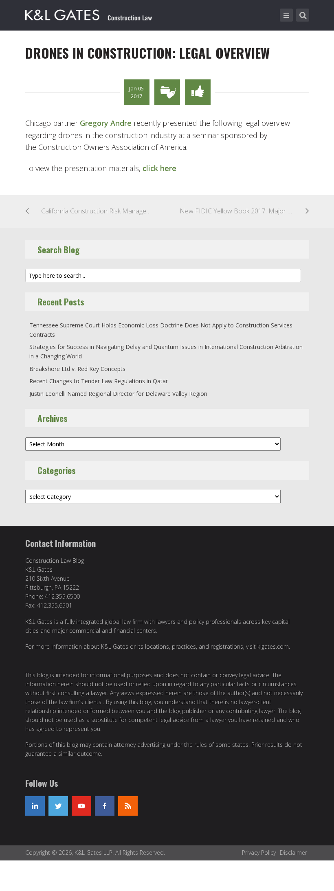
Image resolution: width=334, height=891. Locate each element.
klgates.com (273, 646)
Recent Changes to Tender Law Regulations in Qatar (98, 381)
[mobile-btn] (286, 15)
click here (159, 168)
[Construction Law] (89, 13)
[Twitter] (58, 806)
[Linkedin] (35, 806)
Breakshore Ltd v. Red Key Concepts (77, 369)
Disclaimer (293, 852)
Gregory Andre (106, 123)
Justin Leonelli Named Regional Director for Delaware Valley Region (118, 393)
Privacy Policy (259, 852)
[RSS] (128, 806)
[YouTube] (81, 806)
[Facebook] (104, 806)
